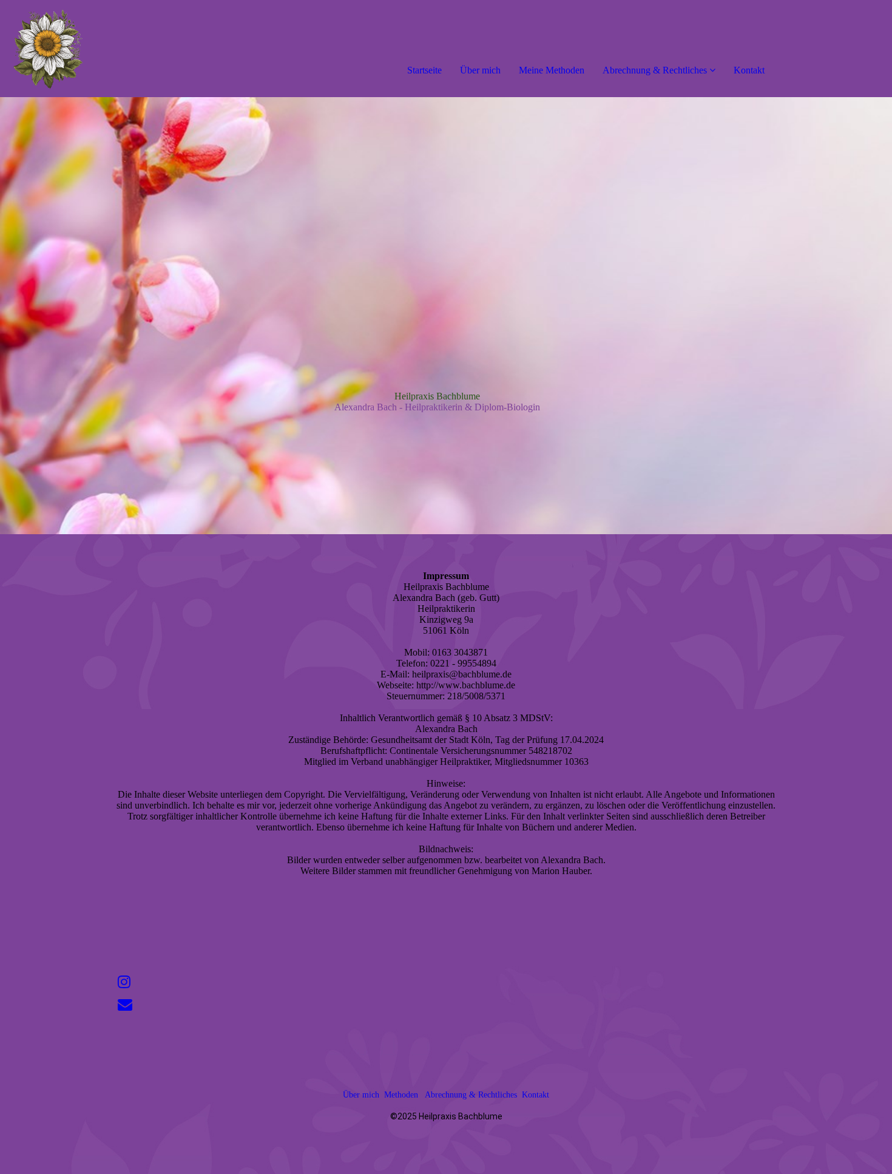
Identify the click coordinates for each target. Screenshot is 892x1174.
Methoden (401, 1094)
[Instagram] (124, 982)
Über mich (480, 70)
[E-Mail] (125, 1005)
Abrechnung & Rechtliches (655, 70)
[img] (139, 48)
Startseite (424, 70)
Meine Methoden (551, 70)
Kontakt (749, 70)
